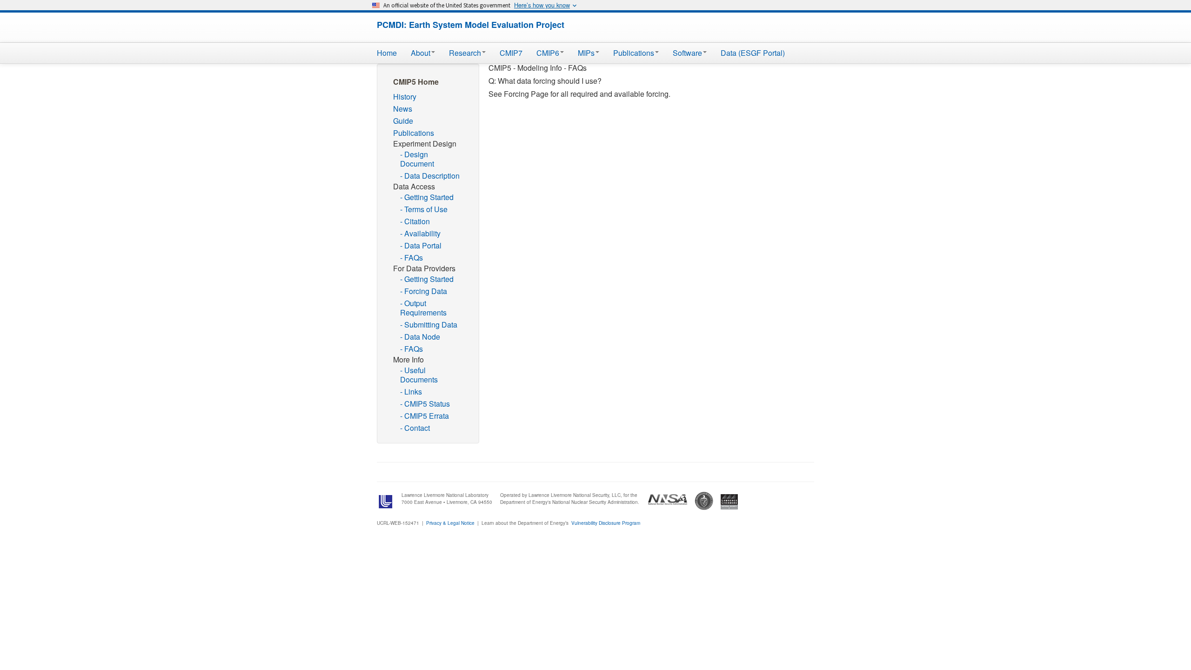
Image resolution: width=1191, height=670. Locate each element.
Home (387, 52)
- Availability (420, 233)
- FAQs (411, 257)
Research (465, 52)
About (420, 52)
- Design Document (417, 159)
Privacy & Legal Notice (450, 523)
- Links (411, 391)
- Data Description (430, 175)
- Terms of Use (424, 209)
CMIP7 (511, 52)
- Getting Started (427, 197)
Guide (403, 120)
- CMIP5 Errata (424, 415)
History (404, 96)
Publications (633, 52)
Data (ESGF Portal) (753, 52)
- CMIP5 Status (425, 403)
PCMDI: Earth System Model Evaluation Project (470, 25)
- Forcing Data (423, 291)
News (402, 108)
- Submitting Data (428, 324)
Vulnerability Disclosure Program (605, 523)
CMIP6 (547, 52)
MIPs (586, 52)
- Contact (415, 427)
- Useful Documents (419, 375)
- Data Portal (421, 245)
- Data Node (420, 336)
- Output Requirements (423, 308)
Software (687, 52)
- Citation (415, 221)
